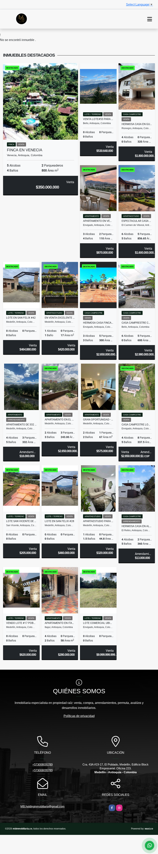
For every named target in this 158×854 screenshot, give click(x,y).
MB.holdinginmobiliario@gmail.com (42, 806)
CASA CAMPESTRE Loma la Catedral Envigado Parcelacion (137, 424)
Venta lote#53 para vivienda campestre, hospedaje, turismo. (98, 119)
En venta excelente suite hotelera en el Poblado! (60, 317)
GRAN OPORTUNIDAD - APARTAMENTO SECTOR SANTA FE (98, 419)
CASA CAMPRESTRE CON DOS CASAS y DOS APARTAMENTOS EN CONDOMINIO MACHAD (137, 322)
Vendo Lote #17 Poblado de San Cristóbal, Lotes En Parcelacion (21, 622)
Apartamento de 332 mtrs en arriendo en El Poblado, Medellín (21, 424)
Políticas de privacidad (79, 716)
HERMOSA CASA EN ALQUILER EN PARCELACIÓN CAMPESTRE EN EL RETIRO (137, 526)
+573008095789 (42, 764)
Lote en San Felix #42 (21, 317)
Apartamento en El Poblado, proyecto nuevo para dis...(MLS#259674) (60, 419)
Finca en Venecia (24, 150)
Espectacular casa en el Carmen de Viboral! (137, 220)
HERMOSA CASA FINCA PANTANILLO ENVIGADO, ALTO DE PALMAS (98, 322)
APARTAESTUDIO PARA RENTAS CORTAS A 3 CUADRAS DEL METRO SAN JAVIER (98, 521)
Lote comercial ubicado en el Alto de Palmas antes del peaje (98, 622)
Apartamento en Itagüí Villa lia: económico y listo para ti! (60, 622)
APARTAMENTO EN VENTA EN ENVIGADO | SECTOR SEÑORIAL (98, 220)
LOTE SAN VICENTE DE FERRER (21, 521)
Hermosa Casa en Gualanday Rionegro (137, 124)
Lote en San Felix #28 (59, 521)
